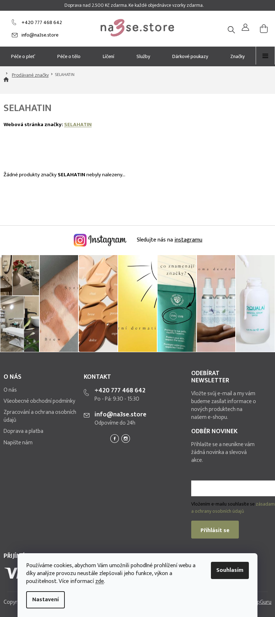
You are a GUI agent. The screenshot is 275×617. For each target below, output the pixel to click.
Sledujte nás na (168, 240)
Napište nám (18, 443)
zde (99, 581)
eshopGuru (258, 602)
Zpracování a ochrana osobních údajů (40, 416)
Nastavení (45, 599)
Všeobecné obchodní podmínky (39, 401)
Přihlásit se (215, 530)
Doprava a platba (23, 431)
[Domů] (6, 84)
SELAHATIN (78, 124)
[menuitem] (23, 56)
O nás (10, 390)
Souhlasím (229, 570)
